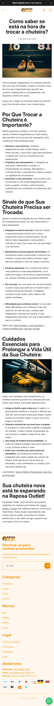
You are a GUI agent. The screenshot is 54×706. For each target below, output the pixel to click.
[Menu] (3, 10)
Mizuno (5, 622)
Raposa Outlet (30, 698)
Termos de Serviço (11, 641)
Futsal (5, 593)
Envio (4, 657)
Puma (5, 627)
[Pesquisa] (44, 10)
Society (5, 598)
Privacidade (8, 647)
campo (43, 505)
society (5, 508)
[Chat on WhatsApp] (49, 701)
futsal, (14, 508)
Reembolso (7, 651)
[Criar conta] (47, 566)
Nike (4, 613)
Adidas (5, 617)
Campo (5, 588)
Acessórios (7, 583)
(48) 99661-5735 (22, 669)
